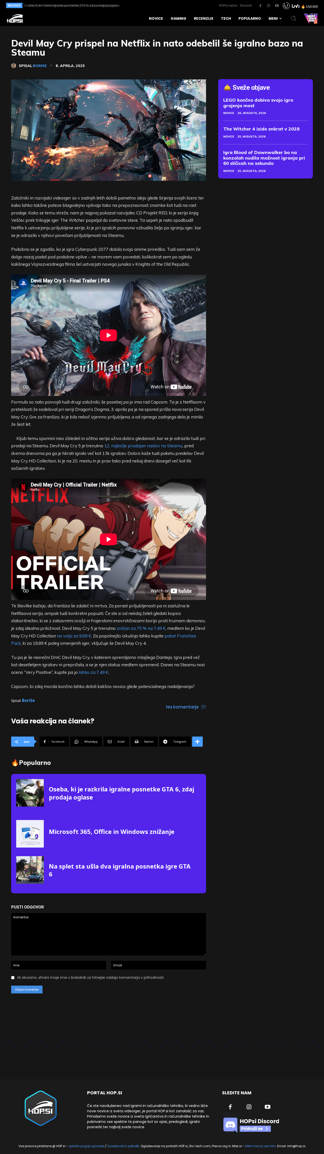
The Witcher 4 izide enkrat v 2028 (261, 129)
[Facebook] (260, 5)
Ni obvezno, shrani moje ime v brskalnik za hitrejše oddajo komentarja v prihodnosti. (90, 977)
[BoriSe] (15, 65)
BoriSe (40, 66)
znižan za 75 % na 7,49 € (141, 628)
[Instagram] (268, 5)
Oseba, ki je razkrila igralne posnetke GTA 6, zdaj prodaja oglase (121, 793)
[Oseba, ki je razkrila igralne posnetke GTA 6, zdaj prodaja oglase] (30, 793)
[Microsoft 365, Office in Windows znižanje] (30, 834)
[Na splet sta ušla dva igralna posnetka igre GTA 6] (30, 870)
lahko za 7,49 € (93, 672)
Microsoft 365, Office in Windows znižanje (111, 831)
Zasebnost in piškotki (123, 1146)
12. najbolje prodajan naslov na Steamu (143, 445)
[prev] (144, 5)
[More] (197, 742)
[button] (293, 18)
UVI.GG (312, 6)
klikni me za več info (260, 1146)
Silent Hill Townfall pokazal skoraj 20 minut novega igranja (70, 5)
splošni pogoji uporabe (86, 1146)
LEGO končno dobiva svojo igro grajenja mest (258, 102)
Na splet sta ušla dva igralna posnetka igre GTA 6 (120, 870)
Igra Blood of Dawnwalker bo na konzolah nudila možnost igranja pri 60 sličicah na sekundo (264, 157)
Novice (228, 113)
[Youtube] (276, 5)
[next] (153, 5)
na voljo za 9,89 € (74, 635)
